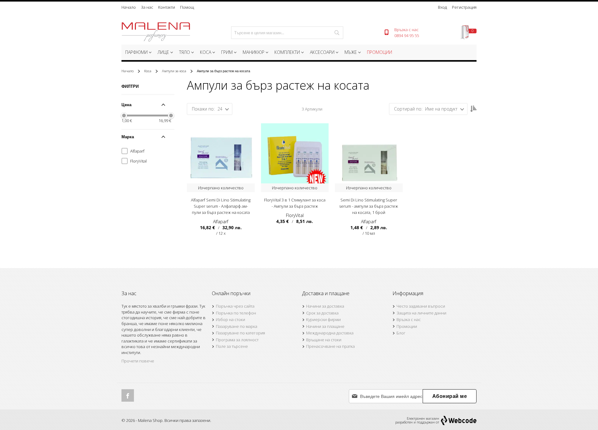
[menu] (299, 53)
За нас (147, 7)
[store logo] (155, 32)
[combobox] (287, 32)
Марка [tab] (127, 136)
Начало (128, 7)
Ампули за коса (174, 71)
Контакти (166, 7)
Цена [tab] (126, 104)
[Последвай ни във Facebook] (127, 395)
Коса (148, 71)
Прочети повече (137, 361)
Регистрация (464, 7)
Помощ (187, 7)
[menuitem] (137, 52)
